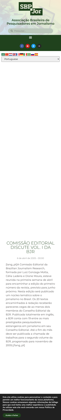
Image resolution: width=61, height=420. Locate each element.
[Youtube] (28, 46)
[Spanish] (36, 54)
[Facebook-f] (22, 46)
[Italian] (25, 54)
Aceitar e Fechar (12, 415)
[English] (14, 54)
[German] (22, 54)
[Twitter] (33, 46)
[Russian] (33, 54)
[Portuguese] (29, 54)
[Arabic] (3, 54)
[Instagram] (39, 46)
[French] (18, 54)
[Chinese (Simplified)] (7, 54)
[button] (30, 37)
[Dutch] (10, 54)
